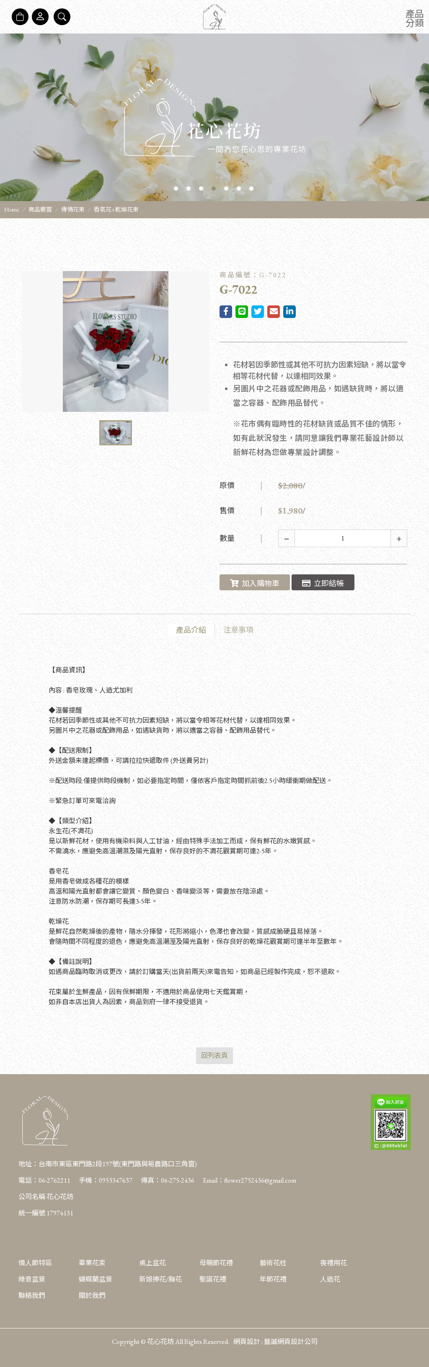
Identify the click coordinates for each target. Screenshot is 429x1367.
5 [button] (226, 188)
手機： (105, 1180)
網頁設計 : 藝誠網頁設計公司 (275, 1341)
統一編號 (31, 1213)
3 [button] (201, 188)
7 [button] (251, 188)
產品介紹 (191, 630)
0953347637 (115, 1180)
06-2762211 (54, 1180)
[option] (214, 117)
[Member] (40, 16)
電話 (25, 1180)
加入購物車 (260, 583)
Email (210, 1180)
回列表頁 (214, 1055)
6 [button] (239, 188)
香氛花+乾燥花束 (116, 209)
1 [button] (176, 188)
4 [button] (214, 188)
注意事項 (238, 630)
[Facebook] (416, 1308)
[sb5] (214, 117)
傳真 (147, 1180)
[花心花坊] (214, 16)
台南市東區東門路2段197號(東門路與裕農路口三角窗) (118, 1164)
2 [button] (188, 188)
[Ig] (416, 1329)
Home (11, 209)
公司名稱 (31, 1196)
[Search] (62, 16)
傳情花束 (73, 209)
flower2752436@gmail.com (260, 1180)
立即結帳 (329, 583)
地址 (25, 1164)
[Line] (416, 1350)
